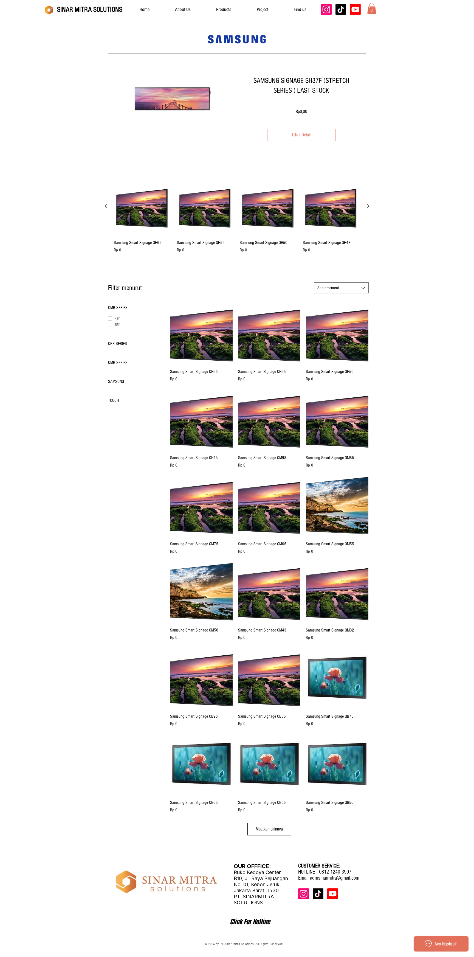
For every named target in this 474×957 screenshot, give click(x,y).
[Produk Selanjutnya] (368, 206)
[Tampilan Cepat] (142, 206)
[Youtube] (355, 9)
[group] (237, 218)
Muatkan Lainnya (269, 829)
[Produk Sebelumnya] (106, 206)
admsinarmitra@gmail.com (334, 878)
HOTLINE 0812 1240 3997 (324, 872)
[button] (371, 8)
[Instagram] (326, 9)
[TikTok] (340, 9)
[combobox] (341, 287)
